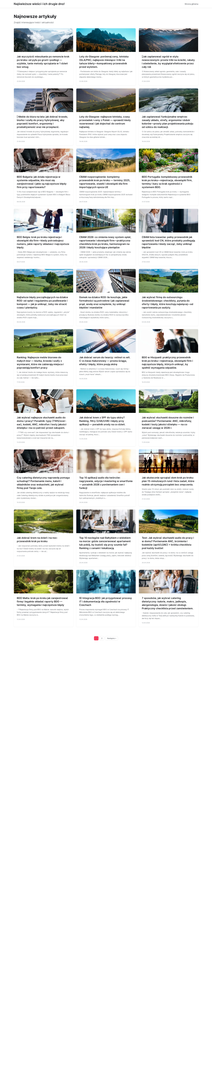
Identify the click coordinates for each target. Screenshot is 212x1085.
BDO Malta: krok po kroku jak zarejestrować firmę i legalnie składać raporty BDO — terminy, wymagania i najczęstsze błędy (42, 601)
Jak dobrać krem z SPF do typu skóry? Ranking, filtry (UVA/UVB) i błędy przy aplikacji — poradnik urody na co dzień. (102, 421)
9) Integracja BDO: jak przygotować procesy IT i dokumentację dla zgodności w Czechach (105, 601)
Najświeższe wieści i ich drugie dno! (39, 4)
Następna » (111, 638)
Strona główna (191, 4)
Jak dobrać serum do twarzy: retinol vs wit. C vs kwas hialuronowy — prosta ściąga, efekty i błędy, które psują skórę (104, 361)
